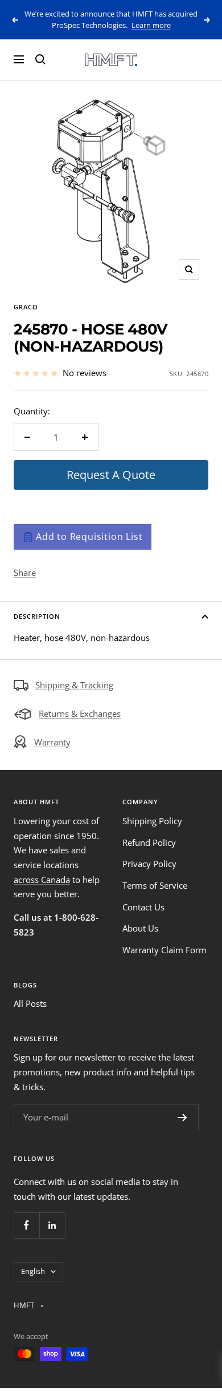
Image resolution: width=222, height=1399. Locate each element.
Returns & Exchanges (80, 713)
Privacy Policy (149, 863)
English (33, 1271)
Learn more (151, 25)
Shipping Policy (152, 821)
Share (25, 572)
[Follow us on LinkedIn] (52, 1225)
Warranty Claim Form (164, 949)
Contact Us (143, 907)
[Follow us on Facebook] (26, 1225)
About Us (140, 928)
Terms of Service (154, 885)
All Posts (30, 1003)
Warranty (52, 742)
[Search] (40, 59)
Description (37, 616)
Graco (26, 307)
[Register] (182, 1118)
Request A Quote (111, 474)
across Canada (42, 879)
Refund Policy (149, 842)
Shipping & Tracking (74, 685)
